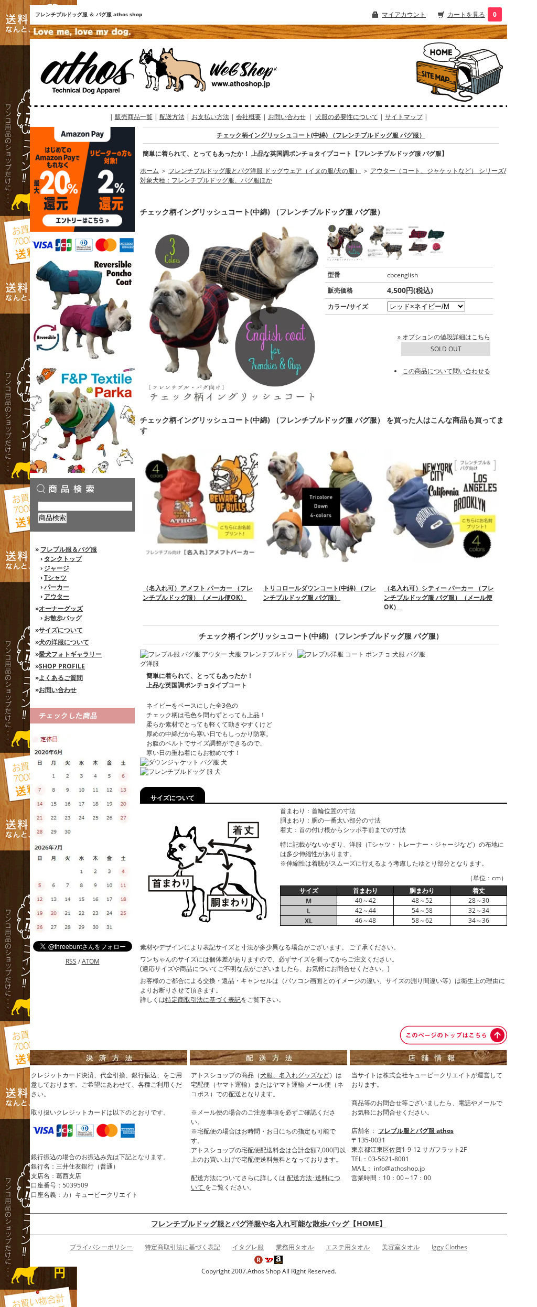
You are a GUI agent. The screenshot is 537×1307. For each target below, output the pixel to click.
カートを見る (466, 14)
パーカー (56, 586)
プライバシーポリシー (101, 1247)
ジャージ (56, 568)
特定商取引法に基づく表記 (203, 999)
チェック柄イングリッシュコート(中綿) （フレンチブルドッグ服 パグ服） (321, 135)
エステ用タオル (348, 1247)
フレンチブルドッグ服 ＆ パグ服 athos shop (88, 14)
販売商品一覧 (134, 116)
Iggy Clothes (449, 1247)
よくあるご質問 (61, 677)
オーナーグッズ (61, 608)
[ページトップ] (453, 1034)
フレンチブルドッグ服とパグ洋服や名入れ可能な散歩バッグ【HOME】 (268, 1223)
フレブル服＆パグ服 (68, 549)
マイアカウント (404, 14)
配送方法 (172, 116)
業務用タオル (295, 1247)
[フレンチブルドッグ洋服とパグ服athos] (118, 71)
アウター (56, 596)
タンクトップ (63, 558)
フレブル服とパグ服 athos (416, 1130)
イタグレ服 (248, 1247)
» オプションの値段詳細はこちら (444, 336)
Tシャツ (55, 577)
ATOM (91, 961)
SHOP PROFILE (62, 666)
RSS (71, 961)
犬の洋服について (64, 642)
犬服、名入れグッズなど (294, 1075)
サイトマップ (404, 116)
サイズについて (61, 629)
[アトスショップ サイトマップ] (438, 78)
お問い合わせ (287, 116)
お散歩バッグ (63, 617)
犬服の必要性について (346, 116)
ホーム (149, 170)
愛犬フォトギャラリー (70, 654)
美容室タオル (401, 1247)
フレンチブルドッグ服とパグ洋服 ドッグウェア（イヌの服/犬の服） (264, 170)
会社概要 (248, 116)
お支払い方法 (210, 116)
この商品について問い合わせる (446, 370)
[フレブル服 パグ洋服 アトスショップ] (438, 51)
